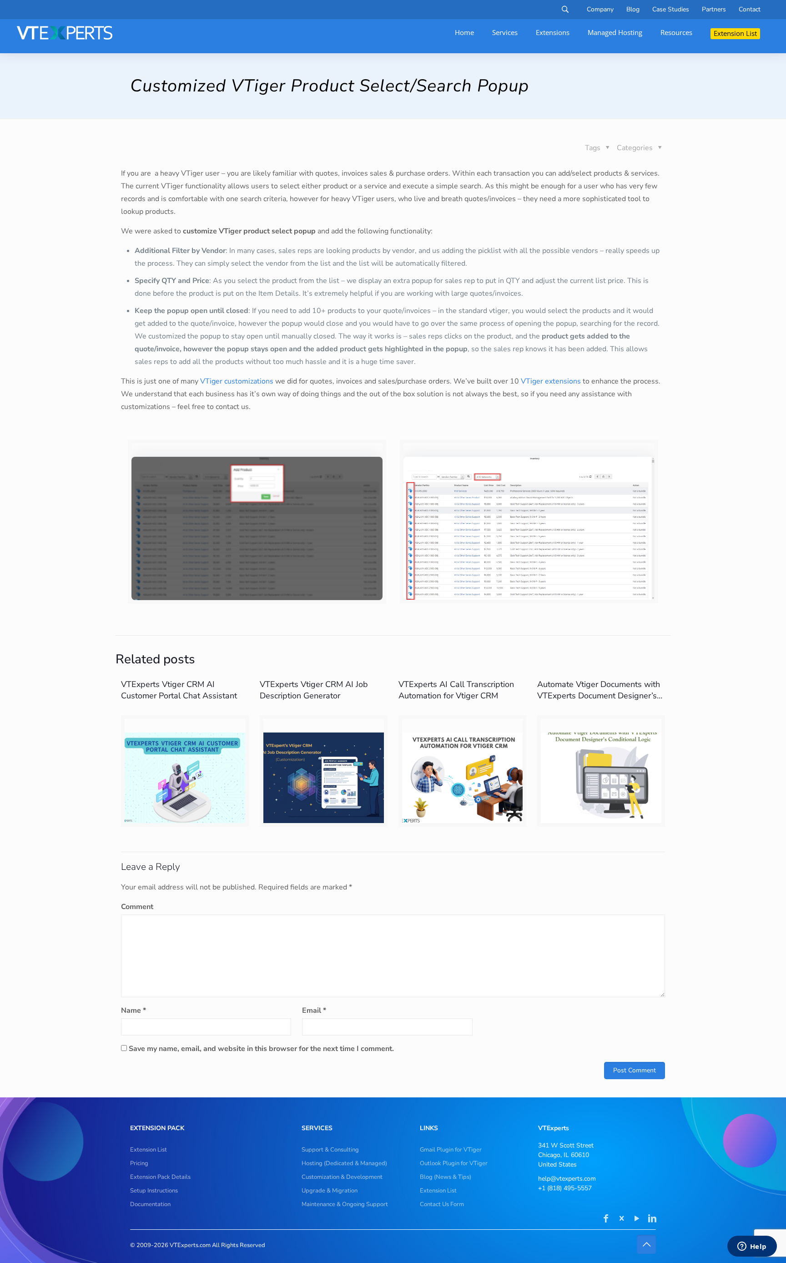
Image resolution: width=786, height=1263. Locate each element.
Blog (633, 9)
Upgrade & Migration (330, 1191)
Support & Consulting (330, 1150)
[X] (621, 1219)
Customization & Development (342, 1177)
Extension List (148, 1150)
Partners (714, 9)
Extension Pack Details (160, 1177)
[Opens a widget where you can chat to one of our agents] (752, 1247)
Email (314, 1010)
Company (600, 9)
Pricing (139, 1163)
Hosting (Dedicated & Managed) (344, 1163)
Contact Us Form (442, 1204)
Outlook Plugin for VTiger (454, 1163)
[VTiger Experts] (64, 32)
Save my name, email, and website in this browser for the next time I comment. (261, 1049)
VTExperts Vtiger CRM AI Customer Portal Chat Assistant (179, 690)
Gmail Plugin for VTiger (451, 1150)
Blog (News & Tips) (445, 1177)
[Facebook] (606, 1219)
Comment (137, 907)
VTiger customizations (236, 381)
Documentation (150, 1204)
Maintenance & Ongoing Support (345, 1204)
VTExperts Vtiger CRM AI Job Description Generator (314, 690)
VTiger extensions (551, 381)
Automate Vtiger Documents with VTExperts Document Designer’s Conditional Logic (598, 695)
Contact (750, 9)
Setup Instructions (154, 1191)
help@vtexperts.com (567, 1178)
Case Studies (670, 9)
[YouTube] (636, 1219)
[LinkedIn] (652, 1219)
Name (133, 1010)
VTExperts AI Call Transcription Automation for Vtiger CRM (456, 690)
